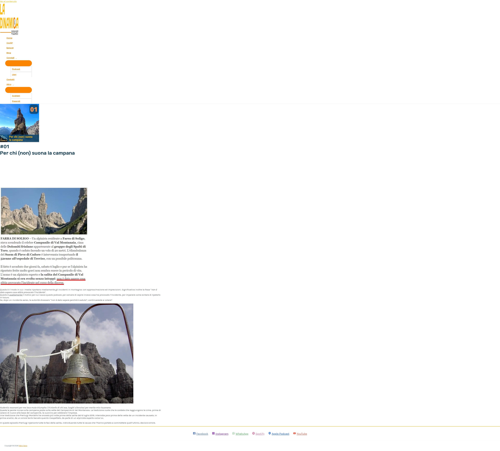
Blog (9, 53)
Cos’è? (10, 43)
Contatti (10, 79)
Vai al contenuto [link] (8, 1)
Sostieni (16, 96)
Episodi (10, 48)
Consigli (10, 58)
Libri (14, 74)
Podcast (16, 69)
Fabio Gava (23, 446)
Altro (9, 84)
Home (9, 38)
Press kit (16, 101)
